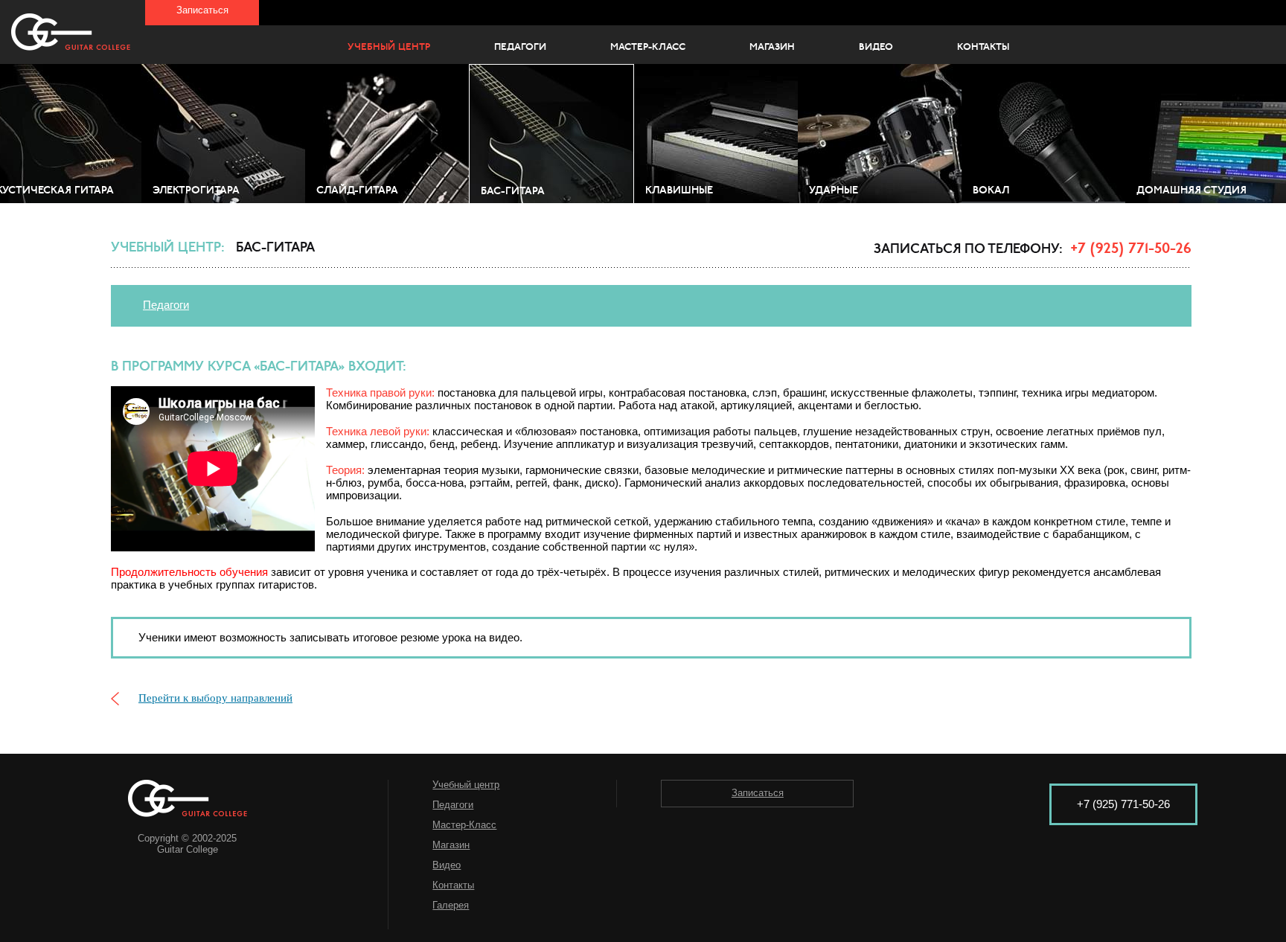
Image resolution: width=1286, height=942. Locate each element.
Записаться (202, 10)
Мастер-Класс (647, 47)
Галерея (450, 905)
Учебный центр (389, 47)
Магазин (772, 47)
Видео (876, 47)
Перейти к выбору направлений (215, 698)
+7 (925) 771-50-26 (1130, 249)
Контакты (983, 47)
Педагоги (520, 47)
